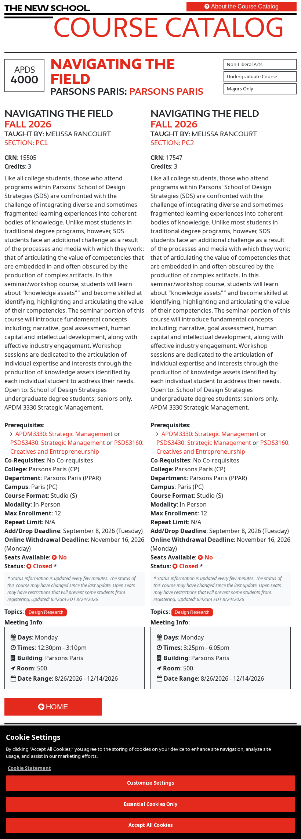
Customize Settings (150, 782)
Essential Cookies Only (151, 804)
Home (57, 707)
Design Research (46, 612)
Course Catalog (168, 27)
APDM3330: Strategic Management (64, 434)
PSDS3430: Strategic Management (57, 443)
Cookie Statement (29, 768)
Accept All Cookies (150, 825)
